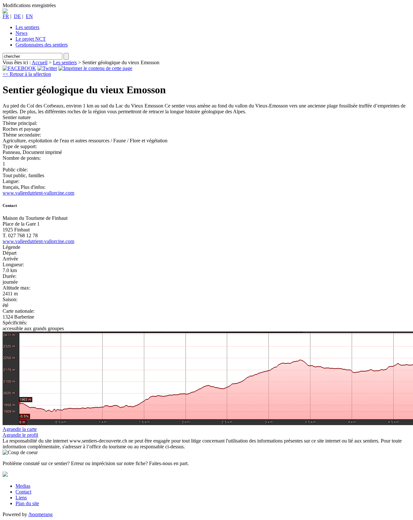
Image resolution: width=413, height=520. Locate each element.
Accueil (39, 62)
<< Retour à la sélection (27, 74)
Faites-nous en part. (169, 463)
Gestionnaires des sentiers (41, 44)
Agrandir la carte (20, 429)
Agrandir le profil (20, 435)
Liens (21, 497)
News (21, 33)
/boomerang (40, 514)
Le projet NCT (30, 39)
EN (29, 16)
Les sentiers (27, 27)
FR (6, 16)
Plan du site (27, 503)
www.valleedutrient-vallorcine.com (38, 193)
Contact (23, 492)
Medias (22, 486)
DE (17, 16)
